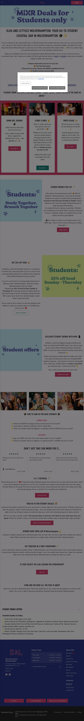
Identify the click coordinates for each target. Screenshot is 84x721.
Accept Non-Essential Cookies (57, 87)
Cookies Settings (25, 83)
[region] (42, 82)
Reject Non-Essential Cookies (40, 87)
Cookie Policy (41, 78)
